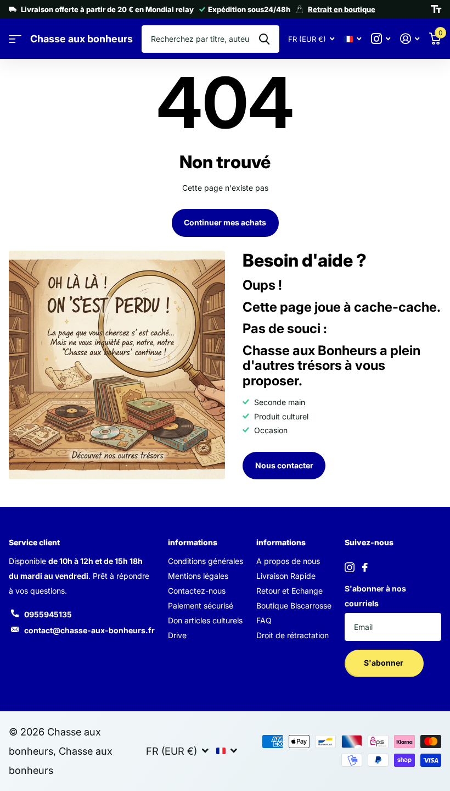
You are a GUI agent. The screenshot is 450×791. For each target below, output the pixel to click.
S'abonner (384, 662)
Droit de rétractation (292, 635)
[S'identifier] (410, 38)
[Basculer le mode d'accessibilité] (436, 9)
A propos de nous (288, 561)
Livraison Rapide (286, 575)
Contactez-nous (197, 590)
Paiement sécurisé (200, 605)
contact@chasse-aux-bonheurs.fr (89, 630)
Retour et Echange (289, 590)
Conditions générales (205, 561)
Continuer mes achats (225, 222)
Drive (177, 635)
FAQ (264, 620)
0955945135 (48, 614)
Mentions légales (198, 575)
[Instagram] (350, 567)
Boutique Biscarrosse (293, 605)
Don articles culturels (205, 620)
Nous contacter (284, 465)
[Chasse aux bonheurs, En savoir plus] (380, 38)
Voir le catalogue (15, 39)
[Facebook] (365, 567)
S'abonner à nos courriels (375, 596)
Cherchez (264, 39)
